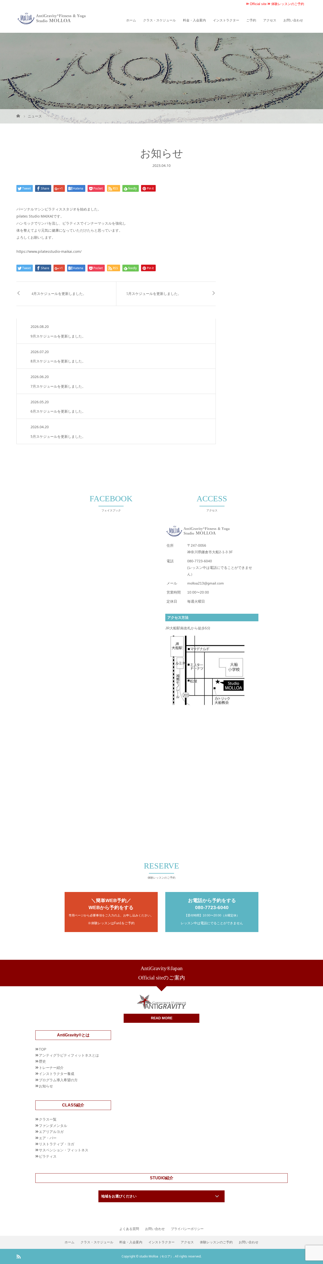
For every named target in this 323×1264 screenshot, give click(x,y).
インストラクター (226, 20)
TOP (42, 1049)
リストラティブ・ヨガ (56, 1144)
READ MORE (161, 1018)
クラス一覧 (48, 1119)
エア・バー (48, 1138)
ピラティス (48, 1156)
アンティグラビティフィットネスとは (69, 1055)
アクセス (269, 20)
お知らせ (46, 1086)
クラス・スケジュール (159, 20)
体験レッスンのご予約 (287, 4)
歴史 (42, 1061)
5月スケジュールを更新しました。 (153, 294)
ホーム (131, 20)
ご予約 (251, 20)
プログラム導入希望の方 (58, 1080)
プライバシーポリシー (187, 1229)
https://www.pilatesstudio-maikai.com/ (49, 251)
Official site (257, 4)
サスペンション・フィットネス (63, 1150)
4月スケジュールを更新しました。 (59, 294)
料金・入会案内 (194, 20)
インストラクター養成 (56, 1073)
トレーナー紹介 (51, 1067)
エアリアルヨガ (51, 1131)
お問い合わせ (293, 20)
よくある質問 (129, 1229)
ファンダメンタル (53, 1125)
